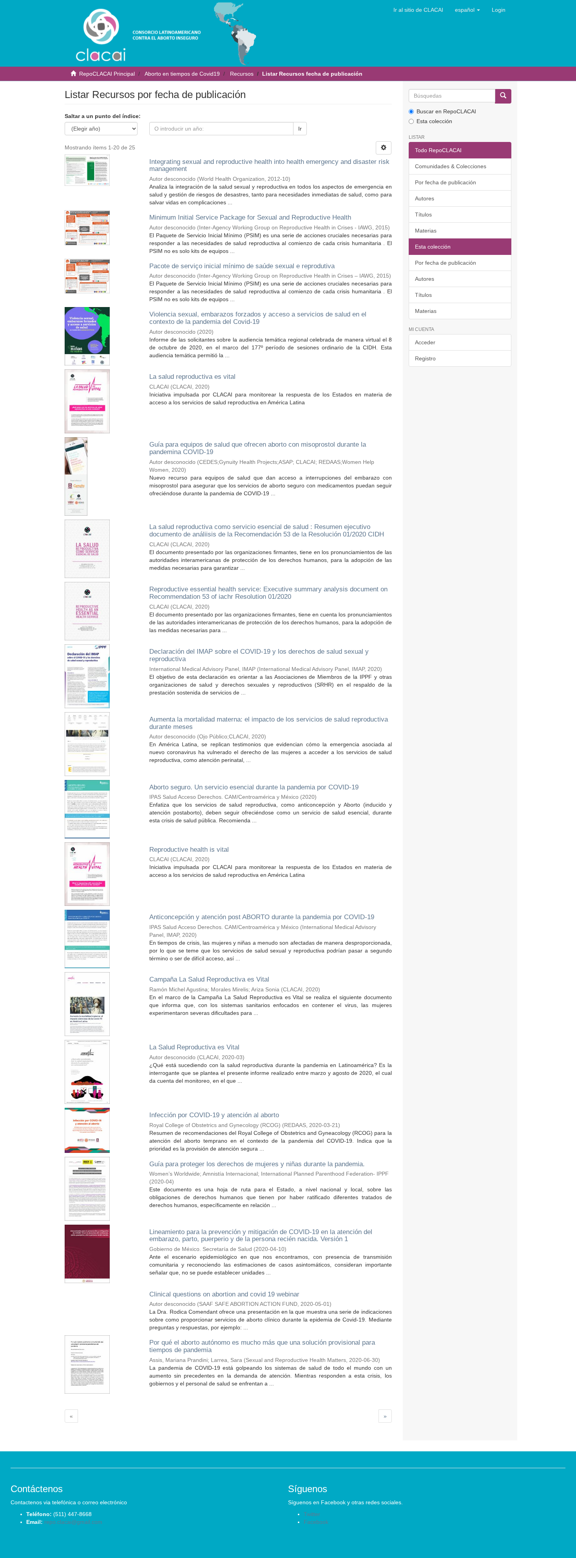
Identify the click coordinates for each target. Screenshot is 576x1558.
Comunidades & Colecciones (450, 166)
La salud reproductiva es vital (192, 376)
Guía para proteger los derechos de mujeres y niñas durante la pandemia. (257, 1164)
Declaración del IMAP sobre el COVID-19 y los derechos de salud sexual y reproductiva (259, 655)
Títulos (423, 214)
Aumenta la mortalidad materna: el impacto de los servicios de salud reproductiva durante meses (268, 723)
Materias (426, 230)
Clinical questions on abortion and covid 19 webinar (224, 1294)
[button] (467, 10)
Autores (424, 198)
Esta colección (434, 121)
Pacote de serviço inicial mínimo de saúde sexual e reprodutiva (242, 266)
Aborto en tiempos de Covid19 (182, 74)
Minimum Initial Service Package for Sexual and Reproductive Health (250, 217)
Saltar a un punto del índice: (103, 116)
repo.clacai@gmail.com (73, 1522)
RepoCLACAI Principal (107, 74)
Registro (425, 358)
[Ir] (503, 96)
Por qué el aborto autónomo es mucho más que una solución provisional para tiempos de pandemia (262, 1346)
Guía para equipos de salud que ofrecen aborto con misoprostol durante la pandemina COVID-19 (257, 448)
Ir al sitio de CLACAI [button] (418, 10)
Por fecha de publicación (445, 182)
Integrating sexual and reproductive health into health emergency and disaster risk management (269, 165)
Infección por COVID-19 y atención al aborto (214, 1115)
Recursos (242, 74)
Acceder (425, 342)
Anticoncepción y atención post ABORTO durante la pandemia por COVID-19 (261, 917)
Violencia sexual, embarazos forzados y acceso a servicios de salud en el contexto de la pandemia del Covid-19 (257, 318)
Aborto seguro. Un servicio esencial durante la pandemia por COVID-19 (254, 787)
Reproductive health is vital (189, 849)
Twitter (312, 1514)
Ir (300, 128)
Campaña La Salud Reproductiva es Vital (209, 979)
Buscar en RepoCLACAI (446, 111)
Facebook (316, 1522)
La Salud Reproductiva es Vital (194, 1047)
